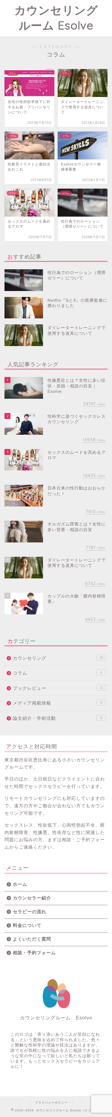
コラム (57, 672)
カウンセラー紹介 (32, 897)
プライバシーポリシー (51, 1102)
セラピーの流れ (29, 911)
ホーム (20, 884)
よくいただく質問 (32, 938)
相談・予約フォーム (34, 952)
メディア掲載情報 (57, 702)
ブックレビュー (58, 688)
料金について (27, 925)
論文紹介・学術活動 (57, 718)
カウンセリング (58, 658)
